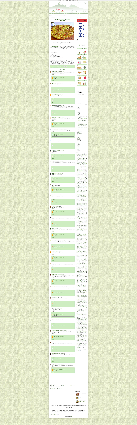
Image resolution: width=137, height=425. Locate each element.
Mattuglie (78, 251)
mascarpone (81, 250)
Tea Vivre (81, 330)
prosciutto (81, 292)
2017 (78, 113)
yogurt (85, 344)
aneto (80, 158)
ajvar (81, 156)
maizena (77, 248)
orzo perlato (85, 265)
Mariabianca (53, 319)
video (77, 341)
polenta (78, 284)
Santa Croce (82, 314)
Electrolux (80, 208)
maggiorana (78, 245)
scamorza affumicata (82, 316)
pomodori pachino (79, 286)
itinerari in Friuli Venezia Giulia (82, 232)
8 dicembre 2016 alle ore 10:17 (57, 342)
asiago (81, 160)
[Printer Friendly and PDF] (52, 66)
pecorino (78, 275)
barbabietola (78, 163)
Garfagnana (81, 221)
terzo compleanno (84, 331)
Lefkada (85, 242)
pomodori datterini (84, 285)
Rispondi (53, 74)
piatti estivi (82, 279)
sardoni (78, 315)
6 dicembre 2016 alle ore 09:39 (60, 117)
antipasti (84, 158)
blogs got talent (83, 167)
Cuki (83, 202)
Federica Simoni (54, 150)
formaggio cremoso (85, 217)
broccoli (85, 170)
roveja (84, 307)
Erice (80, 210)
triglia (83, 335)
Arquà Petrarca (78, 160)
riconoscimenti (84, 301)
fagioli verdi (78, 212)
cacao (81, 173)
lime (79, 244)
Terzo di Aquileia (78, 332)
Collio (78, 195)
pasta (84, 272)
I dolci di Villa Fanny (79, 226)
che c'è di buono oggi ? (80, 185)
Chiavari (82, 186)
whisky (86, 343)
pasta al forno (78, 273)
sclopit (86, 316)
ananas (80, 157)
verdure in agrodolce (85, 339)
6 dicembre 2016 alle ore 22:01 (60, 217)
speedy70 (53, 297)
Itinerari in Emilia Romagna (80, 230)
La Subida (81, 240)
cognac (85, 193)
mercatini (78, 255)
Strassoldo (82, 328)
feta (77, 215)
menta (80, 253)
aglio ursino (78, 155)
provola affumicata (79, 294)
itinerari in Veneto (83, 236)
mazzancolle (81, 251)
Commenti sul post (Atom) (56, 386)
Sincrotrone (81, 324)
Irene (52, 342)
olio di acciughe (80, 263)
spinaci (80, 327)
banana (86, 162)
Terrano (80, 331)
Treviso (77, 335)
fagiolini (77, 213)
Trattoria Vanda (84, 334)
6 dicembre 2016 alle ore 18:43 (58, 184)
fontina (77, 217)
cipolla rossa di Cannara (83, 190)
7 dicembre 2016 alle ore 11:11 (60, 274)
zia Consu (53, 206)
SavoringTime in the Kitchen (55, 330)
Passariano (81, 272)
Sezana (83, 322)
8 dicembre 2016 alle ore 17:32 (60, 77)
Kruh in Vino (82, 239)
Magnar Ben (82, 245)
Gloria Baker (53, 173)
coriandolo (85, 197)
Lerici (81, 243)
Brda (85, 169)
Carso (85, 179)
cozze (77, 199)
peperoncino (78, 276)
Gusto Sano (82, 225)
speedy (86, 326)
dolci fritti (78, 207)
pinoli (85, 282)
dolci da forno (83, 207)
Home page (62, 385)
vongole (77, 343)
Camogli (85, 175)
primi (78, 291)
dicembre (79, 115)
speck (83, 326)
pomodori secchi (85, 286)
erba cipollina (83, 209)
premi (78, 290)
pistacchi (85, 283)
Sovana (77, 326)
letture (83, 243)
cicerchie (84, 187)
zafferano (82, 345)
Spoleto (83, 327)
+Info (77, 0)
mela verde (80, 252)
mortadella (85, 258)
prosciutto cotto (85, 292)
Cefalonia (86, 183)
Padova (80, 266)
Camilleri (82, 175)
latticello (78, 242)
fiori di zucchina (80, 216)
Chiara (54, 77)
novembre (79, 131)
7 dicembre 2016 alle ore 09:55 (57, 251)
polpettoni (84, 284)
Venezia (78, 339)
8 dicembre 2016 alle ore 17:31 (60, 112)
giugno (79, 137)
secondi (86, 316)
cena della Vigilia (80, 184)
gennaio (79, 143)
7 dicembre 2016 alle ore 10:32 (58, 263)
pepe (85, 275)
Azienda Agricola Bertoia (54, 46)
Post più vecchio (72, 385)
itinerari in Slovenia (83, 234)
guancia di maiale (84, 224)
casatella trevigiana (81, 180)
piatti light (78, 281)
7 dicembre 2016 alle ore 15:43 (58, 297)
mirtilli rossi (85, 256)
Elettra (83, 208)
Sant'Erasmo (78, 314)
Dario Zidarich (82, 204)
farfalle (83, 213)
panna (86, 269)
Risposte (54, 76)
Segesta (83, 319)
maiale (85, 246)
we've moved (83, 343)
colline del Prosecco (85, 194)
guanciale (78, 225)
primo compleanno (84, 291)
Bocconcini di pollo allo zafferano (82, 122)
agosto (79, 134)
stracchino (78, 328)
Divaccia (77, 206)
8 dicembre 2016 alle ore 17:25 (60, 211)
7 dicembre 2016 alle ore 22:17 (63, 330)
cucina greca (79, 201)
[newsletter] (81, 46)
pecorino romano (82, 275)
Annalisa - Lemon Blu (54, 353)
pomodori (78, 285)
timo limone (84, 332)
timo (81, 332)
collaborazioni (54, 67)
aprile (79, 139)
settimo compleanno (79, 322)
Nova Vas (81, 262)
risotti (80, 304)
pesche (77, 278)
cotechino (82, 198)
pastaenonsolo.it (54, 217)
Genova (84, 221)
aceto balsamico (78, 154)
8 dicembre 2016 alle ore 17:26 (60, 178)
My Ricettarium (54, 117)
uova (58, 67)
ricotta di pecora (81, 303)
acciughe (83, 153)
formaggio (80, 217)
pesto (80, 278)
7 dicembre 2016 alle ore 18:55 (58, 308)
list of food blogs (79, 350)
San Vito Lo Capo (84, 313)
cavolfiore (82, 182)
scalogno (85, 315)
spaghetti (80, 326)
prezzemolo (84, 290)
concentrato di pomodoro (83, 195)
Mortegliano (78, 259)
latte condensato (81, 241)
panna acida (80, 269)
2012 (78, 148)
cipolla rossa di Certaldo (79, 191)
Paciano (77, 266)
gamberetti (85, 220)
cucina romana (84, 201)
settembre (79, 133)
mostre (81, 259)
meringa (80, 255)
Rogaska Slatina (82, 305)
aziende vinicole (80, 161)
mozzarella (78, 260)
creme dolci (85, 200)
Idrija (83, 226)
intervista (80, 228)
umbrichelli (85, 337)
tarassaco (78, 330)
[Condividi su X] (65, 66)
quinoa (80, 297)
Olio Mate (84, 263)
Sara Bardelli (70, 413)
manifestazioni (85, 249)
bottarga (78, 169)
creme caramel (81, 200)
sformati (83, 323)
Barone (86, 163)
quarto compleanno (82, 296)
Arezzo (85, 159)
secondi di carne (80, 317)
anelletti (77, 158)
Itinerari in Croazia (83, 229)
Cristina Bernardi (54, 105)
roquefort (78, 307)
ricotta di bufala (82, 302)
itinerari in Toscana (79, 235)
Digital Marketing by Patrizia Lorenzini (54, 414)
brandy (80, 169)
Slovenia (78, 325)
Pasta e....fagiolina (80, 123)
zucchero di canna (85, 346)
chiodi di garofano (85, 186)
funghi (77, 220)
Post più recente (52, 385)
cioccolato (84, 188)
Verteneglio (83, 340)
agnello (80, 155)
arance (83, 159)
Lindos (85, 244)
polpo (86, 284)
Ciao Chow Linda (54, 364)
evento (83, 210)
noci (84, 261)
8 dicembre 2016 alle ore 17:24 (60, 234)
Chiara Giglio (78, 186)
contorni (81, 197)
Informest (82, 227)
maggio (79, 138)
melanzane (84, 252)
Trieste (80, 335)
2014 (78, 145)
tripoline (86, 335)
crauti (80, 199)
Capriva (86, 177)
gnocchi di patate (82, 222)
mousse (85, 259)
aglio (85, 154)
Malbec (80, 248)
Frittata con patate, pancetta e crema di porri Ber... (82, 126)
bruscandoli (78, 171)
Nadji (52, 251)
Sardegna (85, 314)
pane (78, 267)
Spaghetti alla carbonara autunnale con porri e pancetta (82, 401)
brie (77, 170)
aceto (85, 153)
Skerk (86, 324)
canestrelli (85, 176)
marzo (79, 140)
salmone (80, 309)
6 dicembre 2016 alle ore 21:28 (58, 206)
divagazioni (81, 206)
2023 (78, 107)
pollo (80, 284)
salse (78, 310)
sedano (86, 318)
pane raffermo (84, 268)
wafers (80, 343)
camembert (78, 175)
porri (77, 288)
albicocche (85, 156)
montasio (82, 257)
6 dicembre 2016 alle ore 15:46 (60, 150)
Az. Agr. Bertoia (60, 57)
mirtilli (82, 256)
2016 (78, 114)
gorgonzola (80, 223)
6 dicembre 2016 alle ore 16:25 (60, 161)
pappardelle (78, 270)
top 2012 (85, 333)
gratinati (77, 224)
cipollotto (78, 192)
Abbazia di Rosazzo (79, 153)
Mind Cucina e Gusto (54, 240)
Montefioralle (78, 258)
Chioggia (78, 187)
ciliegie (78, 188)
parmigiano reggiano (84, 271)
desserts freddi (84, 205)
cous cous (85, 198)
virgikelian (53, 83)
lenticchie (78, 243)
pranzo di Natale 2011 (85, 289)
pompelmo (79, 287)
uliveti (80, 337)
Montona (82, 258)
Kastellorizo (82, 238)
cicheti (86, 187)
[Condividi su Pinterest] (66, 66)
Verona (80, 340)
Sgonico (78, 324)
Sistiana (84, 324)
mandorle (79, 249)
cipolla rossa (78, 190)
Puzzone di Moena (83, 295)
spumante (86, 327)
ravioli (81, 298)
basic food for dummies (82, 164)
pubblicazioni (78, 295)
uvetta (83, 338)
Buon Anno (84, 171)
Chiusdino (81, 187)
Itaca (85, 228)
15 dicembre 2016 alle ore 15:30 (60, 369)
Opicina (84, 264)
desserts (78, 205)
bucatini (81, 171)
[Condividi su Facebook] (65, 66)
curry (85, 203)
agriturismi (86, 155)
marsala (78, 250)
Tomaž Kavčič (78, 333)
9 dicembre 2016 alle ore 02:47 (60, 364)
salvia (79, 312)
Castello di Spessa (79, 181)
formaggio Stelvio (85, 218)
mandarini (86, 248)
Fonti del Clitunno (84, 216)
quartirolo (78, 296)
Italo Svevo (78, 229)
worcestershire (79, 344)
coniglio (85, 196)
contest (77, 197)
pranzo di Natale (80, 289)
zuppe (82, 347)
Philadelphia (78, 279)
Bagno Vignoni (83, 162)
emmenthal (85, 208)
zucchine (78, 347)
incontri (85, 226)
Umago (82, 337)
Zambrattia (85, 345)
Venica (81, 339)
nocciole (78, 261)
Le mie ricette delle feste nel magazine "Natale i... (82, 120)
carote (82, 179)
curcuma (83, 203)
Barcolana (83, 163)
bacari (83, 161)
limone (82, 244)
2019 (78, 111)
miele (79, 256)
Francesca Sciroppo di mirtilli (55, 129)
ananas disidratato (84, 157)
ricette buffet (82, 300)
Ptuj (85, 294)
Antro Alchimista (54, 274)
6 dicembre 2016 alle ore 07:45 (60, 71)
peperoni (83, 277)
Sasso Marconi (81, 315)
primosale (78, 292)
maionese (78, 247)
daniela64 (53, 263)
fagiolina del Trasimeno (83, 212)
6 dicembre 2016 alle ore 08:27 (58, 83)
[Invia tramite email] (63, 66)
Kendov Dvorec (78, 239)
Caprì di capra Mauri (82, 177)
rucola (78, 308)
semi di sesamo (85, 320)
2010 (78, 150)
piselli (77, 283)
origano (78, 265)
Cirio (80, 192)
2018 (78, 112)
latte (77, 241)
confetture (82, 196)
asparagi (85, 160)
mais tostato (84, 247)
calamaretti (85, 174)
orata (86, 264)
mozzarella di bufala (83, 260)
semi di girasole (81, 320)
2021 (78, 108)
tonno (81, 333)
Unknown (53, 94)
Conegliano (78, 196)
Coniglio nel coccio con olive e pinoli (82, 124)
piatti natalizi (83, 281)
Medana (77, 252)
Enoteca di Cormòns (80, 209)
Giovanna (53, 184)
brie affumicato (81, 170)
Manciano (83, 248)
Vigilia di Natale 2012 (85, 341)
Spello (78, 327)
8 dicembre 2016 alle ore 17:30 (60, 168)
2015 (78, 144)
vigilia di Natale (80, 341)
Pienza (82, 282)
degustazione (85, 204)
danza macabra (78, 204)
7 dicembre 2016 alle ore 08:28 (61, 240)
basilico (78, 165)
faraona (81, 213)
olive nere (78, 264)
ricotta (78, 302)
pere (86, 277)
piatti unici (78, 282)
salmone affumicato (84, 309)
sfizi (79, 323)
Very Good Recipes (84, 349)
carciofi (79, 178)
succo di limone (81, 329)
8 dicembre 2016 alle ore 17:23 (60, 280)
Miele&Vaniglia (53, 161)
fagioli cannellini (81, 211)
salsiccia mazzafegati (82, 311)
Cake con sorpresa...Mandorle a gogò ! (83, 397)
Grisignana (80, 224)
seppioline (80, 321)
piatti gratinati (82, 280)
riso (85, 303)
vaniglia (86, 338)
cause (82, 181)
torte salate (79, 334)
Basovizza (82, 165)
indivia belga (78, 227)
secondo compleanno (82, 318)
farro (83, 214)
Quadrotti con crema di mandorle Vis (82, 129)
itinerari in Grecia (83, 232)
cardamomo (82, 178)
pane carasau (84, 267)
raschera (78, 298)
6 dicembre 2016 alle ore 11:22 (63, 129)
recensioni (79, 299)
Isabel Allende (83, 228)
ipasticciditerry (54, 71)
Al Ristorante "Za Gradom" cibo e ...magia (82, 117)
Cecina (83, 183)
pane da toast (79, 268)
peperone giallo (84, 276)
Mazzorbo (85, 251)
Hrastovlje (86, 225)
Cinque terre (81, 188)
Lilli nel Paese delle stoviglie (55, 286)
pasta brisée (82, 273)
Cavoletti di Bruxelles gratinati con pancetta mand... (82, 119)
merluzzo (83, 255)
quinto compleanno (84, 297)
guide (79, 225)
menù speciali (85, 254)
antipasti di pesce (79, 159)
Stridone (84, 328)
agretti (83, 155)
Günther (53, 228)
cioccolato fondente (79, 189)
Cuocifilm (80, 203)
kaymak (85, 238)
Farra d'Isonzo (80, 214)
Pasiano (79, 272)
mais (81, 247)
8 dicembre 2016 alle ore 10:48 (61, 353)
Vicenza (85, 340)
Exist (85, 210)
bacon (80, 162)
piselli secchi (81, 283)
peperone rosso (79, 277)
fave (85, 214)
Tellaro (83, 330)
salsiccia (82, 310)
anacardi (78, 157)
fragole (83, 219)
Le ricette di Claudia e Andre (55, 139)
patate (78, 274)
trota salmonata (80, 336)
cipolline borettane (84, 191)
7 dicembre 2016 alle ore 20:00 (59, 319)
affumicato (83, 154)
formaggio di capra (80, 218)
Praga (86, 288)
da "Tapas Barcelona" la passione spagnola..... (82, 127)
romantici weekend (82, 306)
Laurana (82, 242)
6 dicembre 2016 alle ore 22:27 (58, 228)
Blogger (72, 416)
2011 (78, 149)
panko (83, 269)
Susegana (85, 329)
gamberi (78, 221)
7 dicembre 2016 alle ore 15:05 (63, 286)
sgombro (86, 323)
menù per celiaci (81, 254)
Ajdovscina (79, 156)
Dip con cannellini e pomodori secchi (83, 393)
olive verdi (82, 264)
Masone (85, 250)
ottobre (79, 132)
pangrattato (78, 269)
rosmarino (81, 307)
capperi (78, 177)
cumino (77, 203)
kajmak (77, 238)
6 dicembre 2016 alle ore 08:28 (58, 94)
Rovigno (86, 307)
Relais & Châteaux (78, 300)
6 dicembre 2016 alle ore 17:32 (59, 173)
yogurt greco (78, 345)
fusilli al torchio (81, 220)
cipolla (85, 189)
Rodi (78, 305)
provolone (83, 294)
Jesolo (85, 237)
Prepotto (81, 290)
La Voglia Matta (84, 240)
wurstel (82, 344)
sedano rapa (79, 319)
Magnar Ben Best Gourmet (82, 246)
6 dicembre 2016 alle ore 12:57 (63, 139)
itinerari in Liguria (82, 233)
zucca (77, 346)
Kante (79, 238)
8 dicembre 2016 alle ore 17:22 (60, 336)
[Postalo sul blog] (64, 66)
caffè (81, 174)
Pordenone (85, 287)
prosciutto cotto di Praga (81, 293)
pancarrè (82, 266)
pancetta (57, 67)
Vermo (78, 340)
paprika (82, 270)
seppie (77, 321)
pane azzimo (81, 267)
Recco (85, 298)
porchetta (82, 287)
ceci (80, 183)
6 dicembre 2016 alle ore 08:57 (60, 105)
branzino (83, 169)
